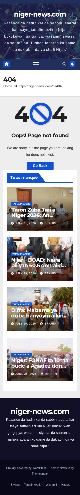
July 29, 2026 (26, 273)
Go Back (40, 166)
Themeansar (40, 473)
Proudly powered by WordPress (27, 468)
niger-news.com (40, 14)
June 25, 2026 (26, 373)
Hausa (65, 484)
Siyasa (15, 484)
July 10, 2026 (26, 323)
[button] (64, 64)
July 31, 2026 (26, 223)
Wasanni (51, 484)
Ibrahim (50, 223)
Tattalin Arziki (21, 204)
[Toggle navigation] (36, 64)
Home (7, 86)
